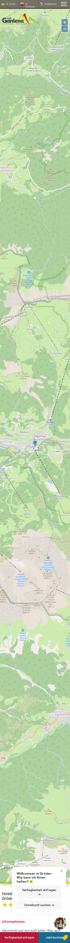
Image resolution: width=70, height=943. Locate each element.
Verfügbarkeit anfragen (19, 937)
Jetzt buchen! (54, 937)
